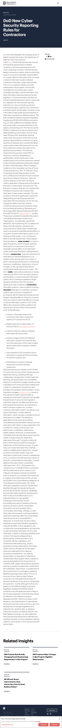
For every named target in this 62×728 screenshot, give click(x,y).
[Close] (59, 719)
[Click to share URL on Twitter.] (46, 56)
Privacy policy (33, 709)
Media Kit (27, 709)
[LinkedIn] (47, 714)
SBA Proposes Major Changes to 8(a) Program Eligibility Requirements (44, 656)
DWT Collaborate (34, 715)
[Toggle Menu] (58, 3)
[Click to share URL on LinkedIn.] (50, 56)
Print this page (50, 58)
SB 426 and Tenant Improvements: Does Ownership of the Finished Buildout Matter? (14, 683)
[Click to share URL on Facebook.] (48, 56)
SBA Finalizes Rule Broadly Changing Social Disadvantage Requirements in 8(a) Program (16, 656)
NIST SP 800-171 (25, 213)
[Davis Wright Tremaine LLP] (9, 3)
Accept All (43, 724)
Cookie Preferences (7, 724)
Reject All (54, 724)
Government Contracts (9, 15)
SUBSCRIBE (52, 710)
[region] (31, 722)
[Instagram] (50, 714)
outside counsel (25, 392)
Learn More (38, 721)
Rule (10, 62)
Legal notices (27, 713)
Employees (34, 712)
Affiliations (27, 710)
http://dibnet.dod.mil (26, 326)
